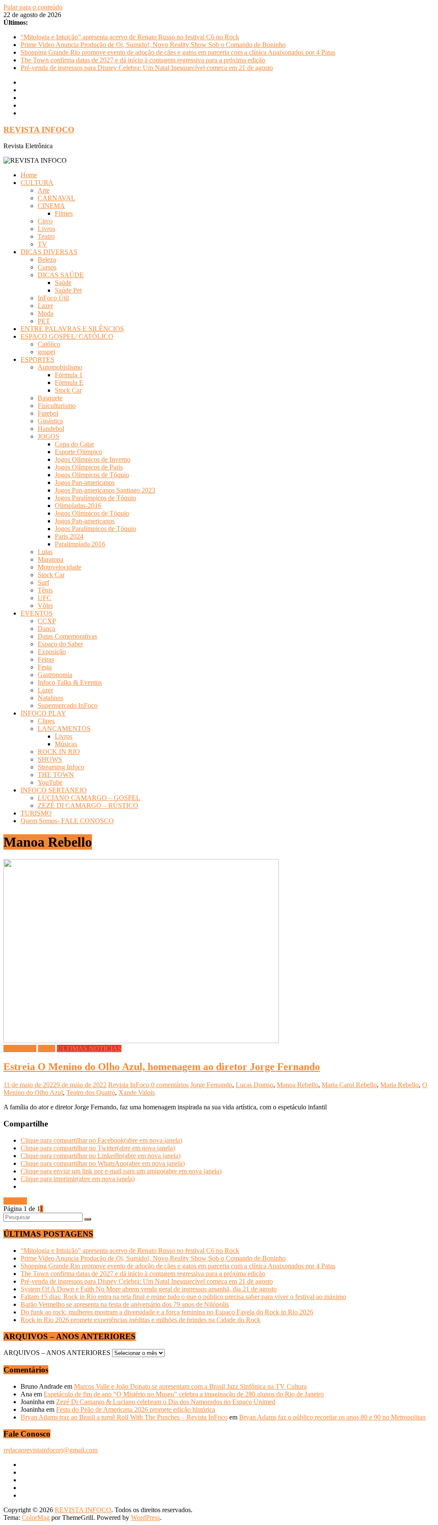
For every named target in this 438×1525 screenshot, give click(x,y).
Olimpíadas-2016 (78, 505)
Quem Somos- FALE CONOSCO (67, 820)
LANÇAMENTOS (64, 728)
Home (29, 175)
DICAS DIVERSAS (49, 251)
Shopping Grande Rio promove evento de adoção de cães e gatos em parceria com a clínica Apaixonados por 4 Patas (178, 52)
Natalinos (50, 697)
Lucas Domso (254, 1084)
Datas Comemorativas (67, 636)
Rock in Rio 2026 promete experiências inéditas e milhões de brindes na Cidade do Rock (140, 1319)
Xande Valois (136, 1092)
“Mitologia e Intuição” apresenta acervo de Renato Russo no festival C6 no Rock (130, 37)
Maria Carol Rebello (349, 1084)
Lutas (45, 551)
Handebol (51, 428)
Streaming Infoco (61, 767)
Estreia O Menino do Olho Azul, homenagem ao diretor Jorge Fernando (161, 1066)
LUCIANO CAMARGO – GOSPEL (89, 797)
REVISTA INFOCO (38, 129)
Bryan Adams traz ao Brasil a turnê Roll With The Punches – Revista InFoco (124, 1417)
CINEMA (51, 205)
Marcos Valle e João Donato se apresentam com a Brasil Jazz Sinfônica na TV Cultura (190, 1386)
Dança (46, 628)
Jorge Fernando (211, 1084)
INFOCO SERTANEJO (54, 790)
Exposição (52, 651)
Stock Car (68, 390)
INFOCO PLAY (43, 713)
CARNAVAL (56, 198)
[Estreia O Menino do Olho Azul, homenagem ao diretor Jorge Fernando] (141, 1040)
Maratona (50, 559)
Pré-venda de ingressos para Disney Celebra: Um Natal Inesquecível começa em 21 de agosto (147, 67)
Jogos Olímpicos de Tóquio (92, 474)
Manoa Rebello (297, 1084)
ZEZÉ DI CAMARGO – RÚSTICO (88, 805)
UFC (44, 597)
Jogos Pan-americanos (85, 482)
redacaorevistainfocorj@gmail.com (50, 1450)
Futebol (48, 413)
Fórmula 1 (69, 374)
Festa (45, 667)
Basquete (50, 398)
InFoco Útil (53, 298)
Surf (43, 582)
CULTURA (37, 182)
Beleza (47, 259)
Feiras (46, 659)
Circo (45, 221)
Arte (44, 190)
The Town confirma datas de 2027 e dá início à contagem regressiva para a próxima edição (143, 60)
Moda (45, 313)
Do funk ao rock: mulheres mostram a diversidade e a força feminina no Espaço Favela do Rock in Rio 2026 (167, 1312)
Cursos (47, 267)
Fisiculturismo (57, 405)
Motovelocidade (59, 567)
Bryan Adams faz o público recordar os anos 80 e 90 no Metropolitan (332, 1417)
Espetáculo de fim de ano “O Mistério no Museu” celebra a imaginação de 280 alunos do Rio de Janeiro (184, 1394)
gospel (46, 351)
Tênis (45, 590)
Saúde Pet (68, 290)
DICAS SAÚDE (61, 275)
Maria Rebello (399, 1084)
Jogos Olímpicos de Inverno (92, 459)
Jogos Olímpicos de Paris (89, 467)
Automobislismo (60, 367)
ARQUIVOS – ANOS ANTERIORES (56, 1352)
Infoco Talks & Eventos (70, 682)
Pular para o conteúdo (32, 7)
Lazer (45, 305)
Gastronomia (55, 674)
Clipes (46, 720)
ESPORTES (37, 359)
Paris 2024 (69, 536)
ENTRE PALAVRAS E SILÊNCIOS (72, 328)
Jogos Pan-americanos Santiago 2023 (105, 490)
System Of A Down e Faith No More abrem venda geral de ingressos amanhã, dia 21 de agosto (149, 1289)
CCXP (47, 621)
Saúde (63, 282)
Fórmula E (69, 382)
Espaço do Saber (60, 644)
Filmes (64, 213)
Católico (49, 344)
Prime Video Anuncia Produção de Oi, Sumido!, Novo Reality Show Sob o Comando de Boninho (153, 44)
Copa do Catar (74, 444)
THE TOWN (56, 774)
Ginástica (50, 421)
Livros (46, 228)
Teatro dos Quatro (90, 1092)
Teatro (46, 236)
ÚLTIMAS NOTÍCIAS (89, 1048)
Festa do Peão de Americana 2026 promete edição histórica (135, 1409)
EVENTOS (37, 613)
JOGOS (48, 436)
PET (44, 321)
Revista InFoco (129, 1084)
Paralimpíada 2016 (80, 544)
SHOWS (50, 759)
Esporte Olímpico (78, 451)
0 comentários (170, 1084)
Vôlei (45, 605)
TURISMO (36, 813)
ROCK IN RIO (59, 751)
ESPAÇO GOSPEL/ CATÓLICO (67, 336)
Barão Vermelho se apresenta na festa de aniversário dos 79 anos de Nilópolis (125, 1304)
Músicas (66, 744)
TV (42, 244)
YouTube (50, 782)
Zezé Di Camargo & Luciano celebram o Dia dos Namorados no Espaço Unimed (165, 1401)
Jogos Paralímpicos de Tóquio (95, 497)
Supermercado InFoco (68, 705)
